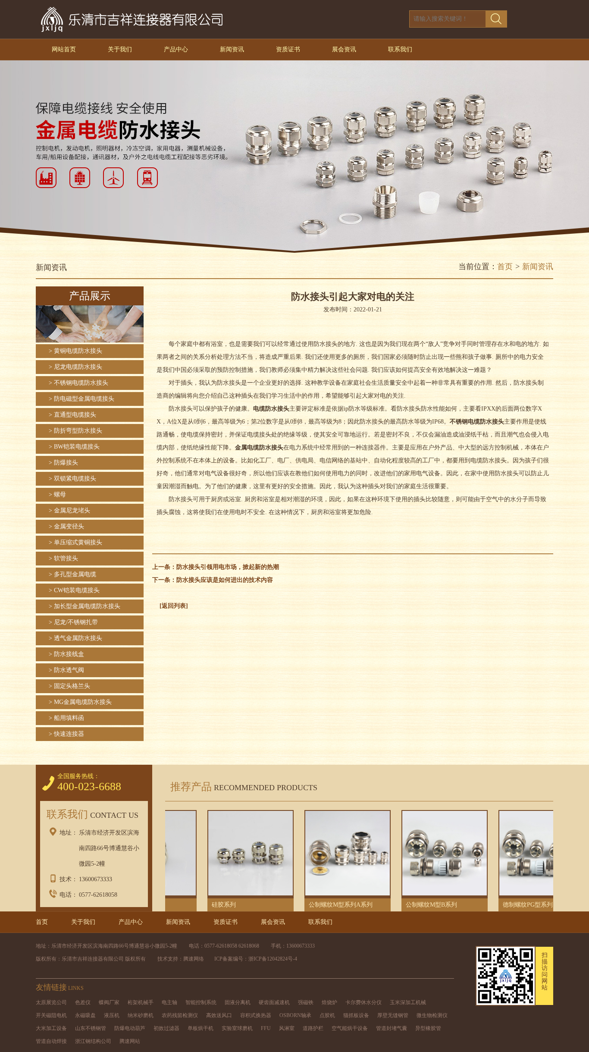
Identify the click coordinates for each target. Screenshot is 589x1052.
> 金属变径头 (66, 526)
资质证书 (288, 49)
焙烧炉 (329, 1002)
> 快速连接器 (66, 734)
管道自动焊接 (51, 1041)
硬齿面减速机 (274, 1002)
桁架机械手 (141, 1002)
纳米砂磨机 (141, 1015)
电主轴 (169, 1002)
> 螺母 (57, 494)
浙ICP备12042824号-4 (272, 959)
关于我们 (120, 49)
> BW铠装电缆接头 (74, 446)
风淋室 (286, 1028)
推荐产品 (241, 786)
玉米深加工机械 (408, 1002)
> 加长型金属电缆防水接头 (84, 606)
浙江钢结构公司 (93, 1041)
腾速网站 (129, 1041)
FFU (266, 1028)
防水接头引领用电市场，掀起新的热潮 (227, 567)
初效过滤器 (166, 1028)
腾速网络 (193, 959)
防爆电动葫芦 (129, 1028)
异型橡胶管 (428, 1028)
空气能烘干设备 (350, 1028)
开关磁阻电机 (51, 1015)
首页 (505, 266)
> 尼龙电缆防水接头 (75, 367)
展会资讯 (344, 49)
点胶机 (327, 1015)
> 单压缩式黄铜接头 (75, 542)
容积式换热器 (255, 1015)
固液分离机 (238, 1002)
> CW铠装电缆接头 (74, 590)
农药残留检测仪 (180, 1015)
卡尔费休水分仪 (363, 1002)
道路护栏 (313, 1028)
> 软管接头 (63, 558)
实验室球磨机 (237, 1028)
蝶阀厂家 (109, 1002)
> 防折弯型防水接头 (75, 430)
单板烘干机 (200, 1028)
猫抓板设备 (356, 1015)
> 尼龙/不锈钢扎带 (73, 622)
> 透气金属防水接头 (75, 638)
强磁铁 (305, 1002)
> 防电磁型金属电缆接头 (81, 399)
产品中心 (176, 49)
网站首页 (64, 49)
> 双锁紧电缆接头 (72, 478)
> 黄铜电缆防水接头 (75, 351)
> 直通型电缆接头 (72, 414)
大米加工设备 (51, 1028)
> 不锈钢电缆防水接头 (78, 383)
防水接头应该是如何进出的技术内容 (224, 580)
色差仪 (83, 1002)
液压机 (111, 1015)
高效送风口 (219, 1015)
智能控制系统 (200, 1002)
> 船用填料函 (66, 718)
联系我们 (400, 49)
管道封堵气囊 (391, 1028)
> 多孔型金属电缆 (72, 574)
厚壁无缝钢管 (392, 1015)
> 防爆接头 (63, 462)
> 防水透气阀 (66, 670)
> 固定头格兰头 (69, 686)
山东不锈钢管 (90, 1028)
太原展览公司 (51, 1002)
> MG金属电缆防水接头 (80, 702)
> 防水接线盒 (66, 654)
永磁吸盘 (85, 1015)
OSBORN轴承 (295, 1015)
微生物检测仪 (432, 1015)
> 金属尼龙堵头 (69, 510)
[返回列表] (174, 606)
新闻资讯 (232, 49)
